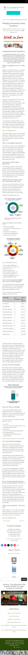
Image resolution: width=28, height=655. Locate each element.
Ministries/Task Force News (15, 30)
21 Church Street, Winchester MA (14, 538)
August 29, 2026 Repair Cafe (14, 613)
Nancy (19, 29)
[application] (14, 598)
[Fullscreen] (25, 603)
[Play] (2, 603)
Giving (7, 19)
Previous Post (6, 520)
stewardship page (16, 515)
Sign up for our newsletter (14, 553)
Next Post (22, 520)
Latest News (6, 30)
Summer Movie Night (14, 616)
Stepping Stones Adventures (14, 619)
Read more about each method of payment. (13, 438)
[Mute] (23, 603)
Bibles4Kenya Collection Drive (14, 622)
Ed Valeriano (12, 510)
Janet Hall (16, 118)
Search (14, 576)
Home (3, 19)
